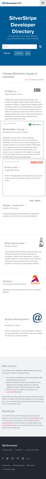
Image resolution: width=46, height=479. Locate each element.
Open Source (7, 450)
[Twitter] (8, 458)
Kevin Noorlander (14, 243)
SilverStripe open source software (25, 38)
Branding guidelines (18, 465)
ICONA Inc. (11, 91)
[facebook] (3, 458)
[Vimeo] (18, 458)
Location (18, 53)
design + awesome (13, 205)
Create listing (33, 418)
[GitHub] (13, 458)
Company (19, 450)
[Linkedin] (24, 458)
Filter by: (7, 53)
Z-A (30, 80)
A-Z (26, 80)
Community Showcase (14, 392)
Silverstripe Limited (9, 469)
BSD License (30, 465)
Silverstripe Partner (9, 123)
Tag (27, 53)
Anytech (7, 281)
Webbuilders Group (13, 129)
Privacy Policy (6, 465)
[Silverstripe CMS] (11, 3)
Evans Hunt (11, 167)
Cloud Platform (32, 450)
